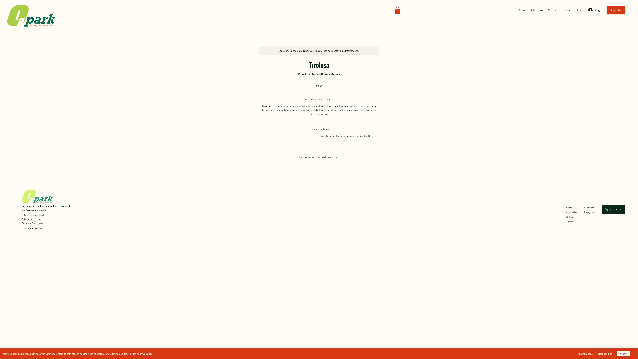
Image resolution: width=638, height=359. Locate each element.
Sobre (569, 207)
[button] (397, 10)
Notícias (570, 216)
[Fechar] (634, 353)
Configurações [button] (585, 353)
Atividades (571, 212)
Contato (570, 221)
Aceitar (623, 353)
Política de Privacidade (141, 353)
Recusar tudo (605, 353)
